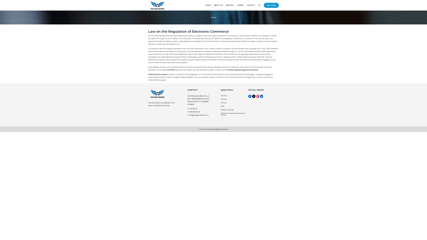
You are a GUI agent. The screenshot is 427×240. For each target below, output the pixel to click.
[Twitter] (253, 96)
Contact (224, 103)
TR (259, 5)
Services (224, 99)
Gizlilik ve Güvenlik (227, 110)
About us (224, 96)
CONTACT (251, 5)
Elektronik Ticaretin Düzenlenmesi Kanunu (233, 114)
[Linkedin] (261, 96)
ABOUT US (218, 5)
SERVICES (230, 5)
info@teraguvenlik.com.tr (199, 115)
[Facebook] (250, 96)
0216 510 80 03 (194, 112)
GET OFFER (271, 5)
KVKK (223, 106)
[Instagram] (257, 96)
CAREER (240, 5)
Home (213, 17)
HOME (208, 5)
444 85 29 (193, 109)
